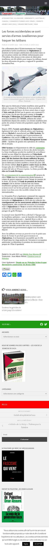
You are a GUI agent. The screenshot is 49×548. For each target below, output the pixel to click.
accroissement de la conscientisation (18, 175)
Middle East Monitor (31, 254)
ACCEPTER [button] (38, 544)
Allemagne (18, 18)
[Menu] (46, 3)
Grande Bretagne (25, 24)
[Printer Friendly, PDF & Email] (6, 269)
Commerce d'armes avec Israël (22, 21)
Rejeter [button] (26, 544)
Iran (36, 24)
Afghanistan (7, 18)
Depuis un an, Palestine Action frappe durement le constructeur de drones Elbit (24, 263)
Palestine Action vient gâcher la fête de (33, 300)
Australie (40, 18)
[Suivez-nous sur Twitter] (45, 324)
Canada (5, 21)
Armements (29, 18)
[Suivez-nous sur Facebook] (41, 324)
